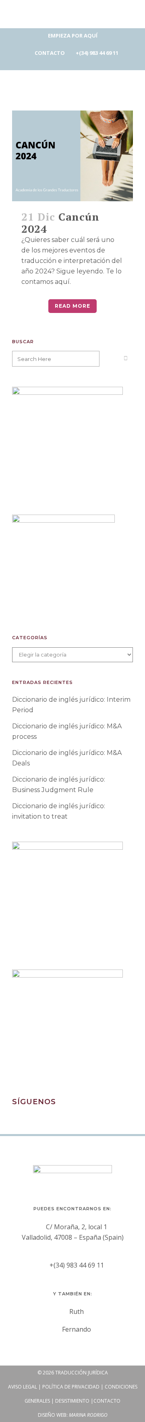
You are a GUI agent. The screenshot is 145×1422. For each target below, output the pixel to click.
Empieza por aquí (72, 35)
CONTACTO (50, 52)
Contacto (106, 1400)
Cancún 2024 (60, 223)
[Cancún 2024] (72, 156)
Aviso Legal (22, 1386)
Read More (72, 306)
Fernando (76, 1329)
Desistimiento (72, 1400)
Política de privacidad (70, 1386)
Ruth (76, 1311)
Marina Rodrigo (88, 1415)
